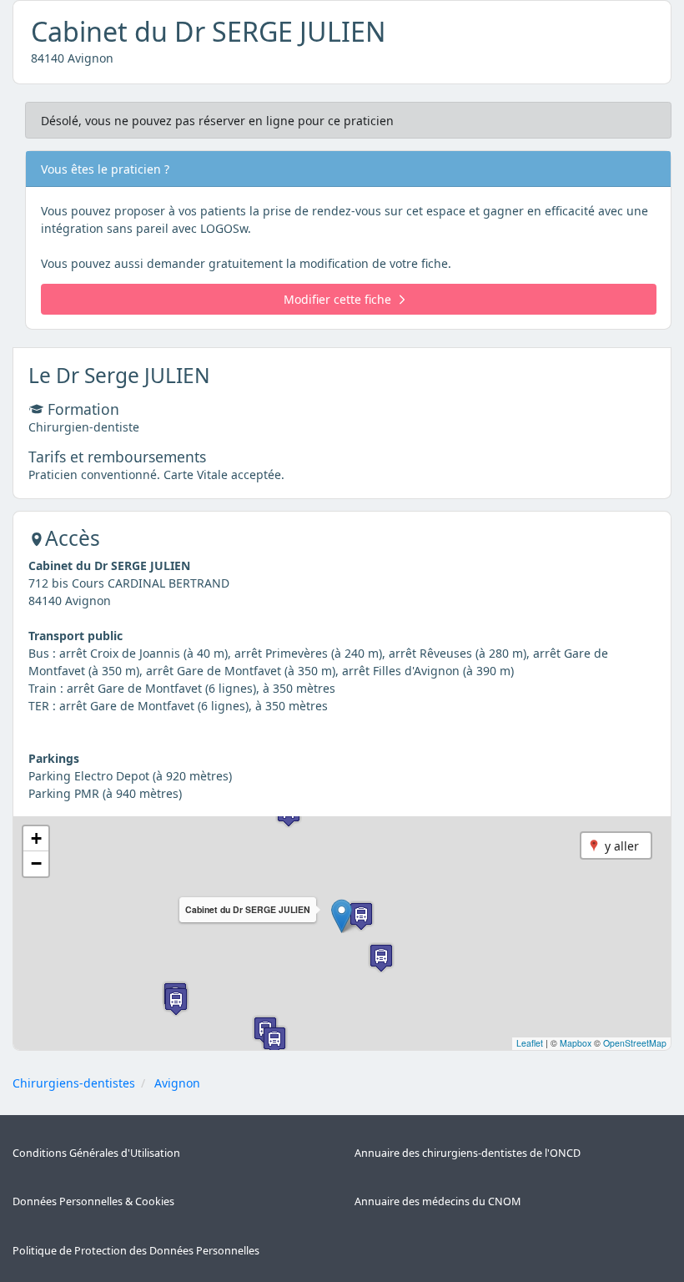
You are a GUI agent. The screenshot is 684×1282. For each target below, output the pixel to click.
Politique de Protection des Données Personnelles (136, 1251)
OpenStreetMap (634, 1043)
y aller (622, 846)
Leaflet (529, 1043)
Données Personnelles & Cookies (93, 1201)
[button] (341, 916)
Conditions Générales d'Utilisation (96, 1153)
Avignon (177, 1083)
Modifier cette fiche (337, 299)
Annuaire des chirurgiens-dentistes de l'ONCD (468, 1153)
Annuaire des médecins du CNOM (438, 1201)
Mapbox (575, 1043)
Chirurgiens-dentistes (74, 1083)
